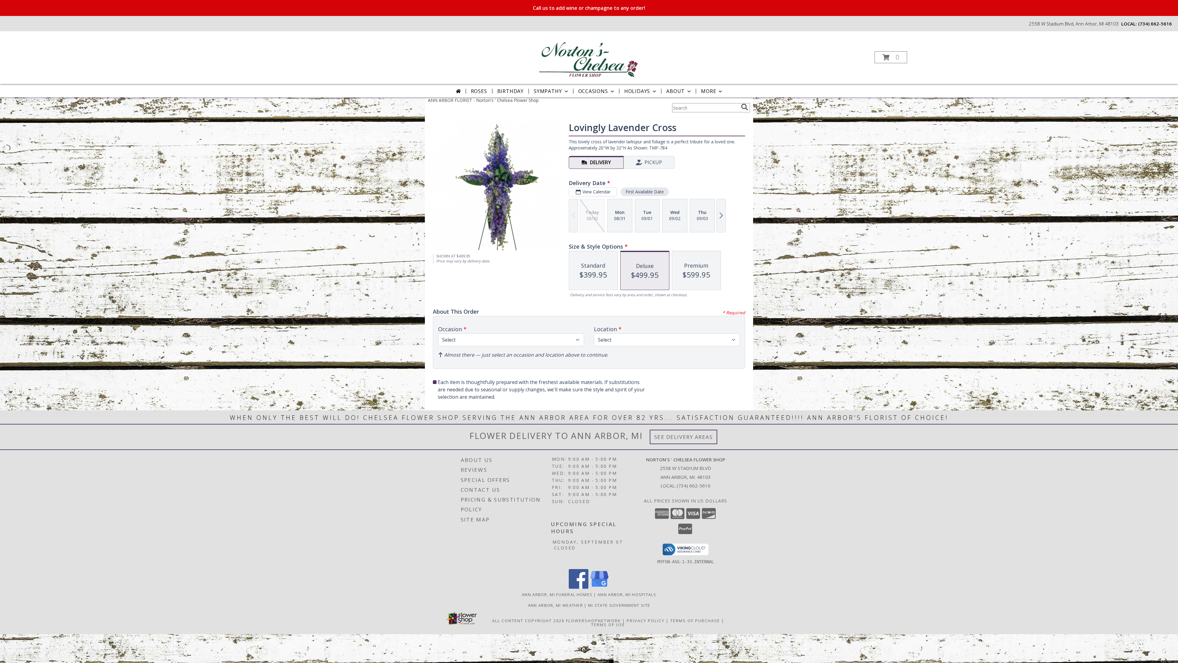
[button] (891, 57)
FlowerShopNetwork (593, 620)
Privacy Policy (645, 620)
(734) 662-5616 (1155, 24)
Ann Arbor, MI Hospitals (627, 594)
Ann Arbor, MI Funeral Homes (557, 594)
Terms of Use (608, 624)
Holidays (637, 91)
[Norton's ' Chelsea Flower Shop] (588, 55)
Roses (479, 91)
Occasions (593, 91)
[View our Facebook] (578, 587)
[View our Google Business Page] (599, 587)
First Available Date (645, 192)
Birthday (510, 91)
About (675, 91)
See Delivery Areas (683, 436)
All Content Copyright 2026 (528, 620)
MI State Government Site (619, 605)
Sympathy (548, 91)
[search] (744, 107)
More (708, 91)
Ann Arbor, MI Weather (555, 605)
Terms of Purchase (695, 620)
